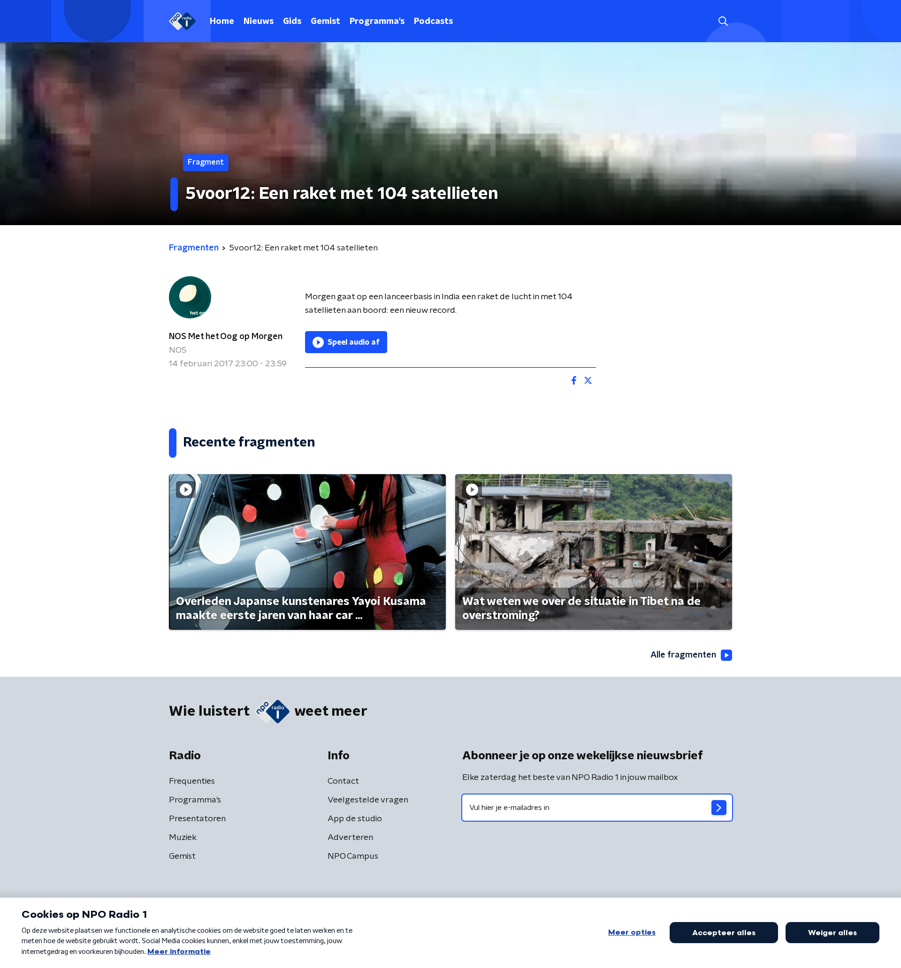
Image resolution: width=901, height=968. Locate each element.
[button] (723, 21)
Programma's (377, 21)
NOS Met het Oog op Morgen (226, 337)
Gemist (325, 21)
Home (222, 21)
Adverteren (350, 837)
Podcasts (433, 21)
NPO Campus (353, 856)
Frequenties (192, 781)
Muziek (183, 837)
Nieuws (259, 21)
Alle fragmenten (683, 655)
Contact (343, 781)
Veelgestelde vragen (368, 800)
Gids (292, 21)
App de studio (355, 819)
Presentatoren (197, 819)
